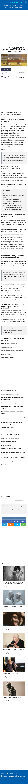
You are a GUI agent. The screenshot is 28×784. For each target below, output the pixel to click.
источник (3, 464)
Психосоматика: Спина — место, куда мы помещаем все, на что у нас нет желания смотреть (13, 583)
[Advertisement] (14, 28)
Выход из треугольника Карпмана (12, 606)
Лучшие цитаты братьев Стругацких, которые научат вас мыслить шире (13, 698)
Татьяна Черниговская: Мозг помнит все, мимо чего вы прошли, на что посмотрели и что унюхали (13, 651)
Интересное (9, 44)
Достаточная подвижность (12, 199)
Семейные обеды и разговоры (13, 205)
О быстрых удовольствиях (10, 628)
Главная (3, 44)
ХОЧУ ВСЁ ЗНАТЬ (14, 2)
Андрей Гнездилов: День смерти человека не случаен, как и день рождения (12, 675)
